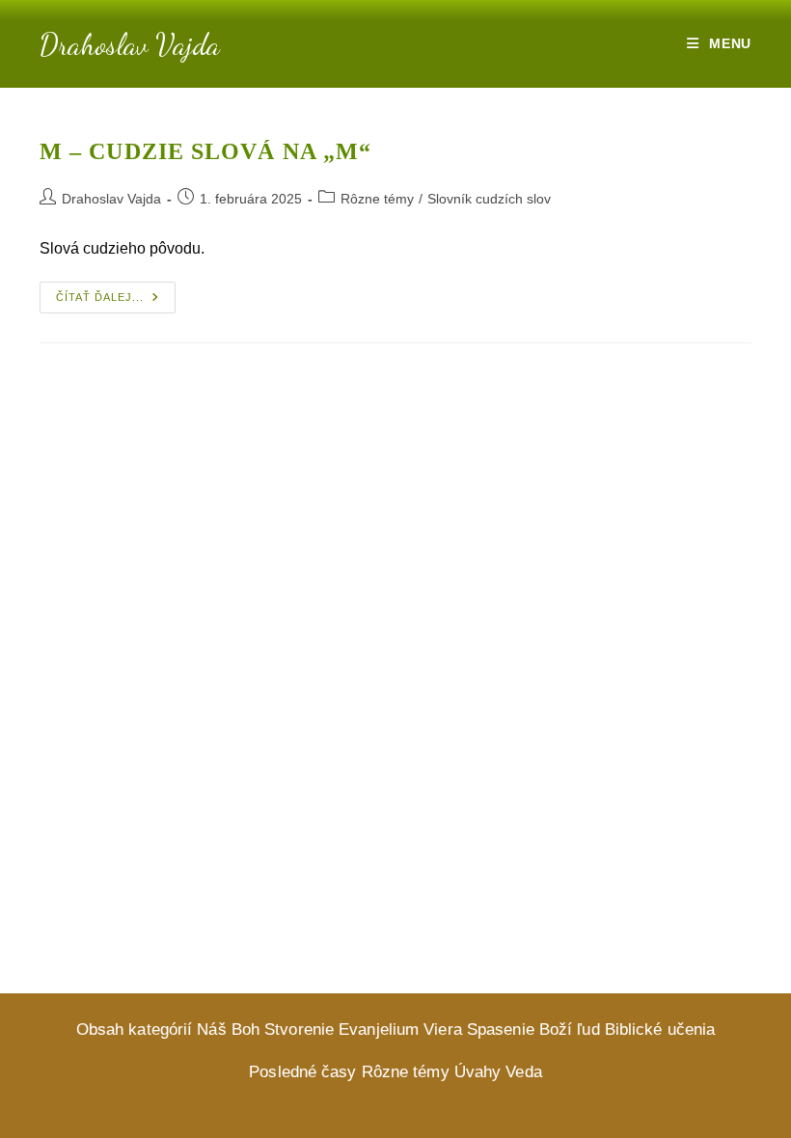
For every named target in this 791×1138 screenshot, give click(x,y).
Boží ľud (569, 1029)
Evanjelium (379, 1029)
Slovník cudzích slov (489, 198)
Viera (442, 1029)
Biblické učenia (660, 1029)
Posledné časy (302, 1072)
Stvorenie (299, 1029)
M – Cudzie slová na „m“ (205, 151)
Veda (523, 1072)
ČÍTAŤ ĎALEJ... (116, 301)
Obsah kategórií (134, 1029)
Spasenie (500, 1029)
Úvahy (478, 1072)
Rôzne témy (377, 198)
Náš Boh (228, 1029)
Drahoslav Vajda (130, 44)
